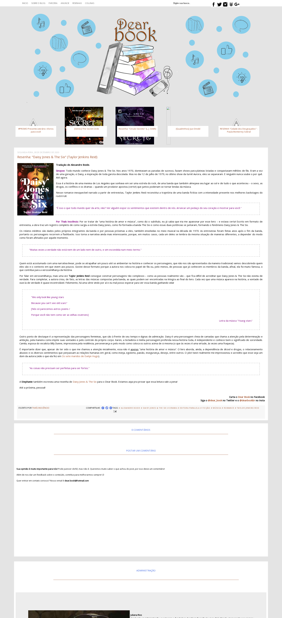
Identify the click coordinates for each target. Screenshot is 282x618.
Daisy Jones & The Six (85, 381)
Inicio (25, 3)
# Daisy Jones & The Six (154, 408)
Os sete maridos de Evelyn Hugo (80, 356)
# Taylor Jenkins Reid (247, 408)
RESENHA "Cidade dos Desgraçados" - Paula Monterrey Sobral (239, 130)
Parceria (53, 3)
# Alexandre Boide (129, 408)
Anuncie (65, 3)
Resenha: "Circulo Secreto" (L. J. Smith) (137, 128)
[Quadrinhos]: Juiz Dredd (188, 128)
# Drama (172, 408)
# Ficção (205, 408)
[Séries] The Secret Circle (86, 128)
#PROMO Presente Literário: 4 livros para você (36, 130)
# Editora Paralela (189, 408)
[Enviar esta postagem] (114, 411)
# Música (216, 408)
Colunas (89, 3)
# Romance (228, 408)
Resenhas (77, 3)
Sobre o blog (38, 3)
